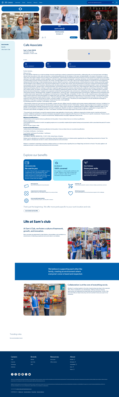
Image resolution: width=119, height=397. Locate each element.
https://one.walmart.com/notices (47, 101)
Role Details (5, 44)
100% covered (60, 169)
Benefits (3, 47)
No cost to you (31, 169)
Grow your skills (91, 169)
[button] (45, 37)
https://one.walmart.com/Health (54, 109)
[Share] (42, 37)
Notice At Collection (40, 391)
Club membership (30, 166)
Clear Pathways (88, 166)
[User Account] (117, 2)
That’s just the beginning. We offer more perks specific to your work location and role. (57, 207)
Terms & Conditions (27, 391)
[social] (12, 374)
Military (40, 2)
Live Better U (58, 166)
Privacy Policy (33, 391)
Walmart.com (20, 391)
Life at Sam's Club (5, 49)
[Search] (113, 2)
